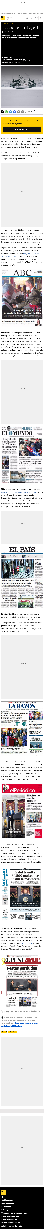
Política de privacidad (10, 1216)
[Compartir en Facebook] (14, 111)
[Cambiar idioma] (36, 18)
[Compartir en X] (2, 111)
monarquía (12, 1031)
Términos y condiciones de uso (14, 1213)
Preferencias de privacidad (12, 1223)
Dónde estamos (7, 1203)
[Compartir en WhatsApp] (6, 111)
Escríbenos (6, 1207)
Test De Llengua (22, 13)
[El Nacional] (3, 18)
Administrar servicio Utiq (11, 1226)
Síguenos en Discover (8, 13)
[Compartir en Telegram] (10, 111)
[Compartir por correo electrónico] (18, 111)
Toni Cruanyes (26, 943)
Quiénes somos (7, 1197)
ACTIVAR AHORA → (22, 129)
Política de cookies (9, 1219)
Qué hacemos (7, 1200)
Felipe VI (4, 1031)
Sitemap (4, 1210)
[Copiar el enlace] (22, 111)
